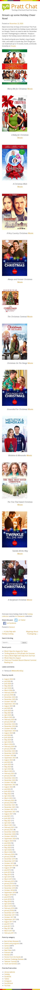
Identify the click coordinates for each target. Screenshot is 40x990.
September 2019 (10, 865)
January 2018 (8, 910)
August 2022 (8, 787)
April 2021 (7, 823)
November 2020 (9, 834)
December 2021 (9, 805)
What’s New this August (12, 658)
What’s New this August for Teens (16, 651)
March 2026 (8, 690)
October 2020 (9, 836)
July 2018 (7, 897)
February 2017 (9, 933)
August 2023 (8, 760)
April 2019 (7, 877)
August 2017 (8, 922)
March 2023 (8, 771)
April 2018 (7, 904)
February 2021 (9, 827)
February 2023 (9, 773)
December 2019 (9, 859)
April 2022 (7, 796)
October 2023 (9, 755)
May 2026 (7, 686)
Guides (6, 948)
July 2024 (7, 735)
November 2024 (9, 726)
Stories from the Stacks (12, 957)
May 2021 (7, 821)
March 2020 (8, 852)
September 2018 (10, 892)
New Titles (7, 950)
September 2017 (10, 919)
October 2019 (9, 863)
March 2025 (8, 717)
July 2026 (7, 681)
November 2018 (9, 888)
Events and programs (11, 943)
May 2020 (7, 848)
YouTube (7, 985)
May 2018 (7, 901)
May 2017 (7, 928)
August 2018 (8, 895)
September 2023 (10, 758)
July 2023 (7, 762)
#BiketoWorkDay (17, 671)
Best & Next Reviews (11, 941)
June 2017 (7, 926)
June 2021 (7, 818)
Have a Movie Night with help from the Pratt (19, 656)
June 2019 (7, 872)
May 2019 (7, 874)
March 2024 (8, 744)
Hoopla (13, 46)
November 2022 (9, 780)
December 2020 (9, 832)
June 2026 (7, 684)
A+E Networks (20, 616)
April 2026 (7, 688)
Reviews (7, 955)
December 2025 (9, 697)
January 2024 (8, 749)
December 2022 (9, 778)
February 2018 (9, 908)
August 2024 (8, 733)
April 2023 (7, 769)
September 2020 (10, 839)
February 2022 (9, 800)
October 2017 (9, 917)
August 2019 (8, 868)
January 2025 (8, 722)
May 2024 (7, 740)
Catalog (7, 974)
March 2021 (8, 825)
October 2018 (9, 890)
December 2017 (9, 913)
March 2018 (8, 906)
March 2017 (8, 931)
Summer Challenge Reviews (14, 959)
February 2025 (9, 719)
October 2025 (9, 701)
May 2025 (7, 713)
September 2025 (10, 704)
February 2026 (9, 693)
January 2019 (8, 883)
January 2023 (8, 776)
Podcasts (7, 952)
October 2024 (9, 728)
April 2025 (7, 715)
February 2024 (9, 746)
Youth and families (10, 964)
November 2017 (9, 915)
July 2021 (7, 816)
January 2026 (8, 695)
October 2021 (9, 809)
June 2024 (7, 737)
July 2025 (7, 708)
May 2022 (7, 794)
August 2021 (8, 814)
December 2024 (9, 724)
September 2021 (10, 812)
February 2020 (9, 854)
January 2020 (8, 856)
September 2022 (10, 785)
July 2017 (7, 924)
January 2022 (8, 803)
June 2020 (7, 845)
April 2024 (7, 742)
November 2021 (9, 807)
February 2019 (9, 881)
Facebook (7, 976)
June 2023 (7, 764)
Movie (30, 89)
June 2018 (7, 899)
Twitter (6, 979)
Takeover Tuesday (10, 961)
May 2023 (7, 767)
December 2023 (9, 751)
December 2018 (9, 886)
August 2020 (8, 841)
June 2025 (7, 710)
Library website (9, 972)
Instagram (7, 981)
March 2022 (8, 798)
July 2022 (7, 789)
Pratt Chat (24, 6)
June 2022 (7, 791)
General (12, 627)
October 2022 (9, 782)
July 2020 (7, 843)
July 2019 (7, 870)
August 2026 (8, 679)
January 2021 (8, 830)
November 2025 (9, 699)
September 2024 (10, 731)
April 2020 (7, 850)
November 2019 (9, 861)
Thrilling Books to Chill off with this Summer (19, 653)
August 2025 (8, 706)
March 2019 (8, 879)
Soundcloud (8, 983)
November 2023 (9, 753)
